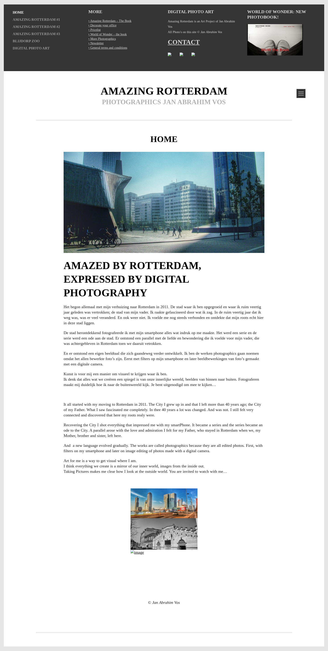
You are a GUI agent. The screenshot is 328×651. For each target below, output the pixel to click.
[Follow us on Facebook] (173, 58)
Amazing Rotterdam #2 (36, 26)
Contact (184, 42)
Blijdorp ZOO (26, 41)
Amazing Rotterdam (164, 91)
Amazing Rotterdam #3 (36, 34)
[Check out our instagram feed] (185, 58)
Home (18, 12)
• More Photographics (102, 38)
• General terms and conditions (107, 47)
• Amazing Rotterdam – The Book (109, 21)
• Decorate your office (102, 25)
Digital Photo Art (31, 48)
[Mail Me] (196, 58)
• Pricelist (94, 30)
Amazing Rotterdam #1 (36, 19)
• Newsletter (96, 43)
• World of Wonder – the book (107, 34)
